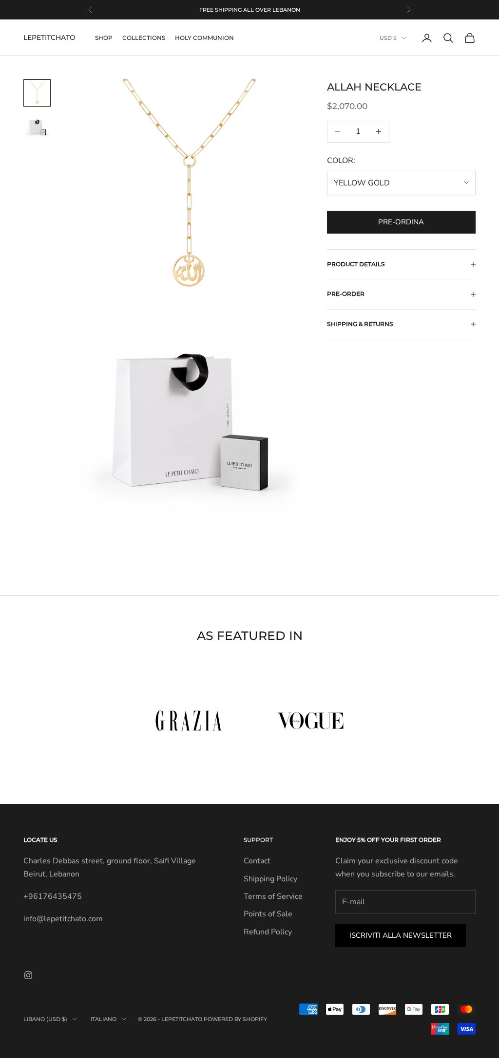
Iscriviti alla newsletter (400, 935)
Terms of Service (273, 896)
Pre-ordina (401, 222)
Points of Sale (268, 914)
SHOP (104, 37)
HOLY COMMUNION (204, 37)
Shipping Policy (270, 879)
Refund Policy (268, 932)
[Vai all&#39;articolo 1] (37, 93)
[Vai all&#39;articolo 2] (37, 128)
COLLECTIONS (143, 37)
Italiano (103, 1019)
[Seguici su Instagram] (28, 975)
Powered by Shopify (235, 1019)
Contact (257, 861)
